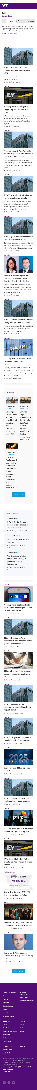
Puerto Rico (7, 15)
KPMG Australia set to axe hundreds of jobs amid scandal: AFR (17, 70)
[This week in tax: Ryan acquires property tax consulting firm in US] (18, 660)
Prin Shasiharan (12, 33)
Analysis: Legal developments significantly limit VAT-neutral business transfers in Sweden (25, 422)
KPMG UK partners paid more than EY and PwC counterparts (17, 739)
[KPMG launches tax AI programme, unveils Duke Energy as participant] (18, 693)
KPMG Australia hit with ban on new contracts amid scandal (18, 196)
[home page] (5, 6)
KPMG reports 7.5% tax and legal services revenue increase (17, 799)
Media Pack (6, 1053)
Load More (18, 494)
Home (5, 1024)
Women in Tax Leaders (10, 1031)
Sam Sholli (9, 82)
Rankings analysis (9, 872)
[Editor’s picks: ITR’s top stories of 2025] (18, 757)
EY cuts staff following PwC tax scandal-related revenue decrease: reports (18, 862)
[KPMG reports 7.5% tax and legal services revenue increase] (18, 787)
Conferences (23, 1027)
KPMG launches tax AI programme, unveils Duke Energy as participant (18, 707)
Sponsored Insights (8, 1016)
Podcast (5, 1009)
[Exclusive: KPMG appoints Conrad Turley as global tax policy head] (18, 942)
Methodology (7, 1034)
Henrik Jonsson (26, 437)
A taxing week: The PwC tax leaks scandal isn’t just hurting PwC (18, 830)
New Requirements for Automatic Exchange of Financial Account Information (17, 560)
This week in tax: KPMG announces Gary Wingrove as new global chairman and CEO (18, 640)
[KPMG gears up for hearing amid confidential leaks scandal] (18, 225)
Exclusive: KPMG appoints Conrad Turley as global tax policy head (18, 955)
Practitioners (30, 21)
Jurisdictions (7, 1027)
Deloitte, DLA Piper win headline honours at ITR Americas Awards (18, 924)
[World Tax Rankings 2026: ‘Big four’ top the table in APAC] (18, 881)
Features (5, 996)
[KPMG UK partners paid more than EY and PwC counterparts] (18, 726)
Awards (22, 1024)
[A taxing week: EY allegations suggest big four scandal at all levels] (18, 95)
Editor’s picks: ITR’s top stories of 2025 (17, 769)
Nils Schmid (11, 432)
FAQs (4, 1038)
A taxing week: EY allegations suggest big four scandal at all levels (16, 109)
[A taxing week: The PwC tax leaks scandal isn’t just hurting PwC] (18, 818)
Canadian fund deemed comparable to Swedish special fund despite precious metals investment (11, 468)
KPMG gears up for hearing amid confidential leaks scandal (18, 238)
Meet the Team (7, 1049)
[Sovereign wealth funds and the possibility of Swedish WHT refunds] (12, 400)
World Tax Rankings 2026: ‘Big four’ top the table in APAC (17, 893)
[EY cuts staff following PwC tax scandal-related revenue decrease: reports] (18, 848)
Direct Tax (7, 47)
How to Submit (7, 1041)
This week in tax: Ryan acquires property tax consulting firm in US (17, 674)
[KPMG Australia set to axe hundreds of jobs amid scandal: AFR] (18, 56)
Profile (11, 21)
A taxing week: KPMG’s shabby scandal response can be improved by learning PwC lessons (18, 153)
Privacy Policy (23, 1067)
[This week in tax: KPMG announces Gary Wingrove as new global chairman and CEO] (18, 627)
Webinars (22, 1031)
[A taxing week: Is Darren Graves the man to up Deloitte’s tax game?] (18, 347)
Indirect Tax (6, 1002)
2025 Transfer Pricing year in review (18, 540)
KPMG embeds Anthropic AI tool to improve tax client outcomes (18, 321)
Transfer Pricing (8, 1006)
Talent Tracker (24, 997)
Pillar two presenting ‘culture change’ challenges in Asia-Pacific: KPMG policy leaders (16, 278)
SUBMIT (22, 1047)
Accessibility (6, 1067)
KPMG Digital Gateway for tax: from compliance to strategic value (17, 525)
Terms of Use (14, 1067)
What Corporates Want (27, 1000)
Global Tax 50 (7, 1012)
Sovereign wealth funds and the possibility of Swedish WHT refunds (11, 420)
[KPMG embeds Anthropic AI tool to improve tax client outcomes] (18, 308)
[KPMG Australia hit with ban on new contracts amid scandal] (18, 184)
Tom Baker (9, 713)
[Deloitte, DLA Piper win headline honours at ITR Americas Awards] (18, 912)
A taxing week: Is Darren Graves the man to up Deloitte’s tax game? (18, 361)
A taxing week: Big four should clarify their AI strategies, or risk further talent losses (18, 607)
